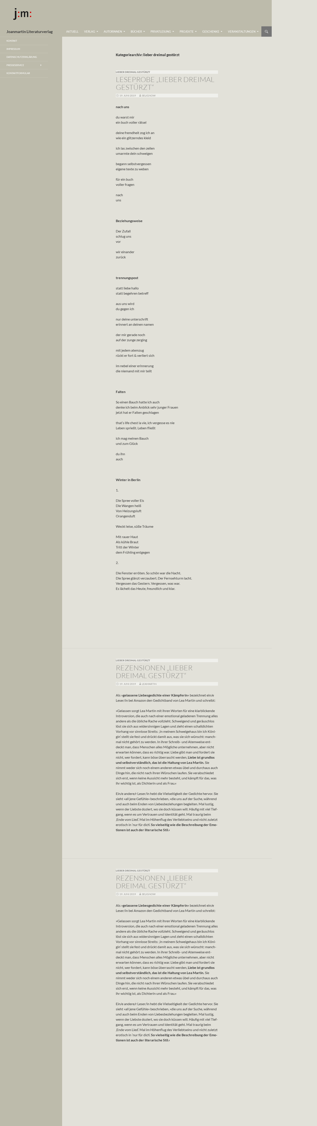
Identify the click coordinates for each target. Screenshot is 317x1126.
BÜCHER (136, 31)
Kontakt (11, 40)
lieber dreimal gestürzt (133, 72)
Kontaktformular (18, 73)
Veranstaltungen (242, 31)
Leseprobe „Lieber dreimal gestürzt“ (165, 83)
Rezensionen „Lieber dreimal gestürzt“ (154, 671)
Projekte (187, 31)
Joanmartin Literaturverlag (29, 31)
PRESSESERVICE (15, 65)
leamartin (149, 683)
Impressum (13, 48)
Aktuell (72, 31)
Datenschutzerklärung (21, 56)
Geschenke (210, 31)
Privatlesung (161, 31)
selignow (148, 95)
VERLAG (89, 31)
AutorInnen (113, 31)
